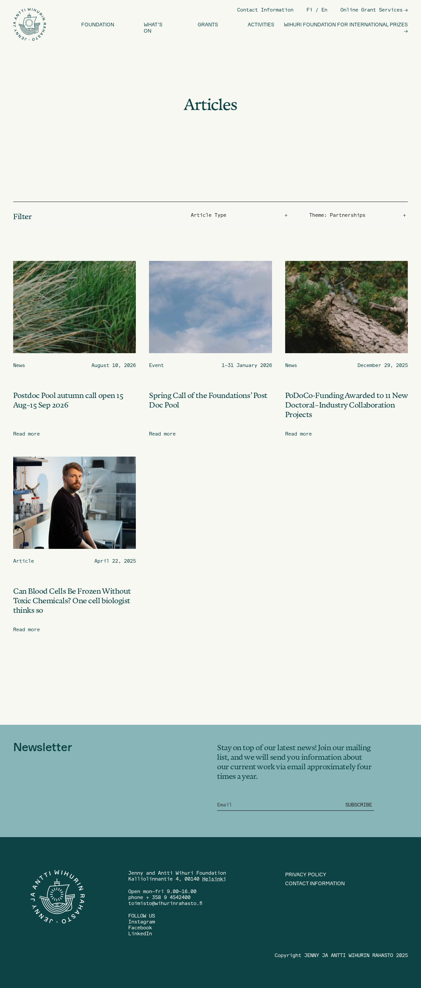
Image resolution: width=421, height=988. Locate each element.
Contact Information (265, 10)
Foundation (97, 24)
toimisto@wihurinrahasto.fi (165, 903)
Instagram (141, 921)
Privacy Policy (305, 874)
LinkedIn (140, 933)
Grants (208, 24)
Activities (261, 24)
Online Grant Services (371, 10)
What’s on (153, 27)
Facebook (140, 927)
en (324, 10)
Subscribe (358, 805)
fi (309, 10)
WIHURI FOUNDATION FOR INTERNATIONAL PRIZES (346, 24)
